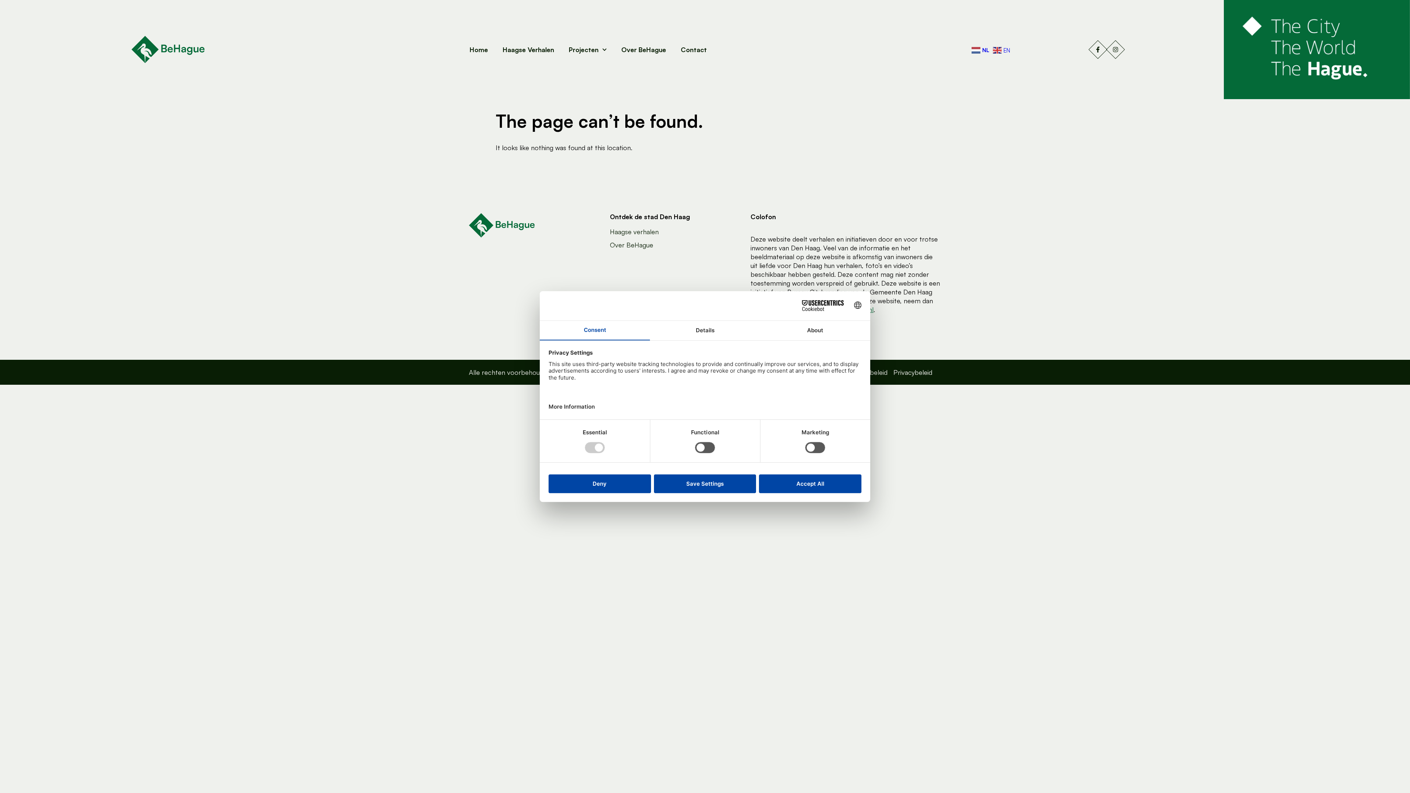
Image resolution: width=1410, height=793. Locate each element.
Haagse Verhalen (528, 50)
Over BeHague (643, 50)
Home (479, 50)
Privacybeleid (912, 372)
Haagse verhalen (634, 231)
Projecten (584, 50)
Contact (694, 50)
